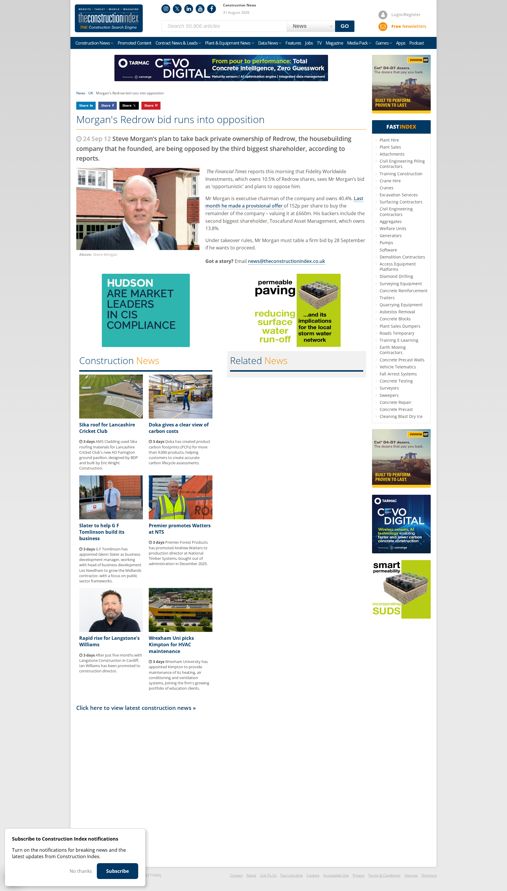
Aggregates (391, 221)
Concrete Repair (395, 402)
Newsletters (408, 26)
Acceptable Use (336, 875)
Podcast (416, 43)
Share (84, 105)
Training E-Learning (399, 340)
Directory (429, 875)
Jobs (309, 43)
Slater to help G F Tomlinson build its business (101, 532)
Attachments (392, 154)
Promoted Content (134, 43)
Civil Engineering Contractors (396, 211)
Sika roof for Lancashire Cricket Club (107, 427)
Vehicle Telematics (398, 367)
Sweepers (389, 395)
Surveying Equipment (401, 283)
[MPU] (146, 345)
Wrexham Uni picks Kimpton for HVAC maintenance (171, 644)
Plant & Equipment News (228, 43)
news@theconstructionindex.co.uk (286, 261)
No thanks (81, 871)
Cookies (313, 875)
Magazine (334, 43)
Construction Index (109, 18)
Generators (391, 235)
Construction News (92, 43)
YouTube (200, 8)
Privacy (358, 875)
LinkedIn (188, 8)
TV (319, 43)
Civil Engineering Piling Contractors (402, 163)
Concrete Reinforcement (403, 290)
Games (382, 43)
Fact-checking (291, 875)
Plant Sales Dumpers (400, 326)
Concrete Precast (396, 409)
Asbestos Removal (397, 311)
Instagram (165, 8)
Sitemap (411, 875)
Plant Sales (390, 147)
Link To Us (268, 875)
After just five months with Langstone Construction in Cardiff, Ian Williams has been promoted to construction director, (110, 663)
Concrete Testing (396, 381)
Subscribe (117, 871)
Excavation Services (399, 195)
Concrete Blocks (395, 319)
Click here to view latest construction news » (136, 707)
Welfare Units (393, 228)
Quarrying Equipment (401, 304)
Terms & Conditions (384, 875)
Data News (268, 43)
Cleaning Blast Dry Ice (401, 416)
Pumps (386, 242)
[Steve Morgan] (138, 209)
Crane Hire (390, 180)
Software (388, 250)
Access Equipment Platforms (398, 266)
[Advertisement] (221, 788)
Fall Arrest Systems (398, 374)
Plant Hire (389, 140)
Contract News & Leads (176, 43)
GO (345, 26)
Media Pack (357, 43)
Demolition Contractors (402, 257)
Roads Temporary (397, 333)
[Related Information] (221, 79)
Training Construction (401, 173)
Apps (400, 43)
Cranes (386, 188)
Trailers (387, 297)
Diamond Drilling (396, 276)
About (251, 875)
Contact (236, 875)
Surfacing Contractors (401, 202)
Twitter (177, 8)
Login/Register (405, 14)
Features (293, 43)
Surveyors (389, 388)
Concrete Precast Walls (402, 360)
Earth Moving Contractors (393, 349)
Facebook (211, 8)
